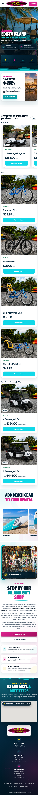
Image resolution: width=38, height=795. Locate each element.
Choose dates (16, 163)
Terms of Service (24, 786)
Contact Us (31, 783)
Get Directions (8, 783)
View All (33, 117)
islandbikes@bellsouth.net (19, 761)
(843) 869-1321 (19, 759)
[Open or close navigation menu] (3, 3)
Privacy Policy (13, 786)
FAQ (25, 783)
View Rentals (18, 783)
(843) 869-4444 (19, 757)
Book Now (33, 3)
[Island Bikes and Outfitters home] (16, 3)
